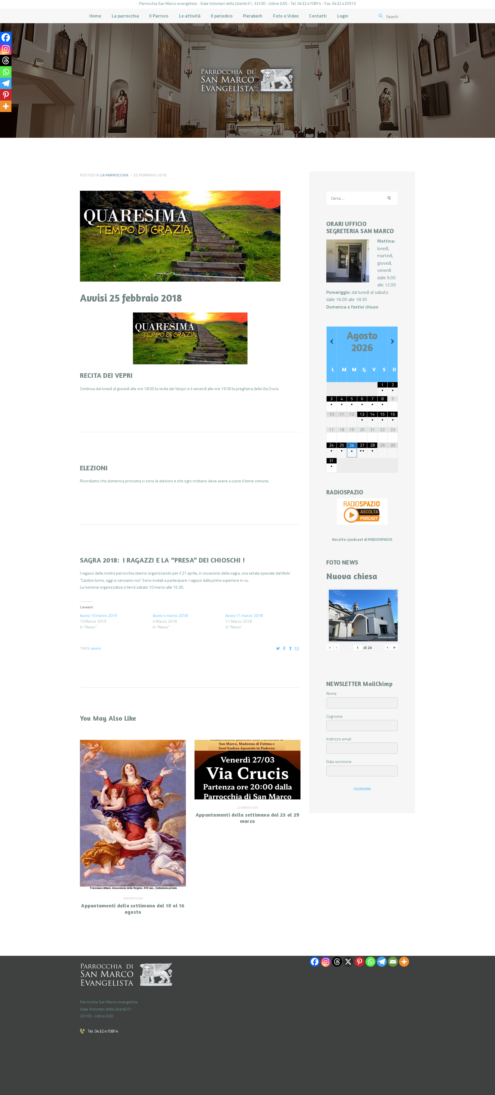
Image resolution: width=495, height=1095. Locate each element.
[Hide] (2, 117)
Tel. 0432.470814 (103, 1031)
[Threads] (5, 60)
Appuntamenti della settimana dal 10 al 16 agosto (132, 909)
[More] (5, 106)
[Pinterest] (5, 95)
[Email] (393, 962)
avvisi (96, 648)
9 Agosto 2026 (133, 898)
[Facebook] (5, 37)
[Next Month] (393, 341)
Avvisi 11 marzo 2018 (244, 615)
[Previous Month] (332, 341)
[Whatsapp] (5, 72)
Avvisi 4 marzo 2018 (170, 615)
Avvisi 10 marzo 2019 (98, 615)
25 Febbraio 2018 (149, 175)
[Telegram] (5, 83)
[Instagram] (5, 49)
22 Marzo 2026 (247, 807)
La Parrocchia (114, 175)
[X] (348, 962)
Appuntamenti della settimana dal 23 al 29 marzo (247, 818)
